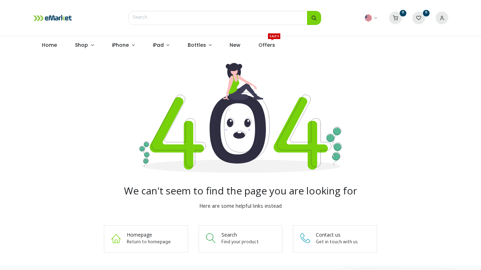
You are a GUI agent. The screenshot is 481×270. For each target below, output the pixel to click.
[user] (442, 18)
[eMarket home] (53, 18)
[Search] (314, 18)
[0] (395, 18)
